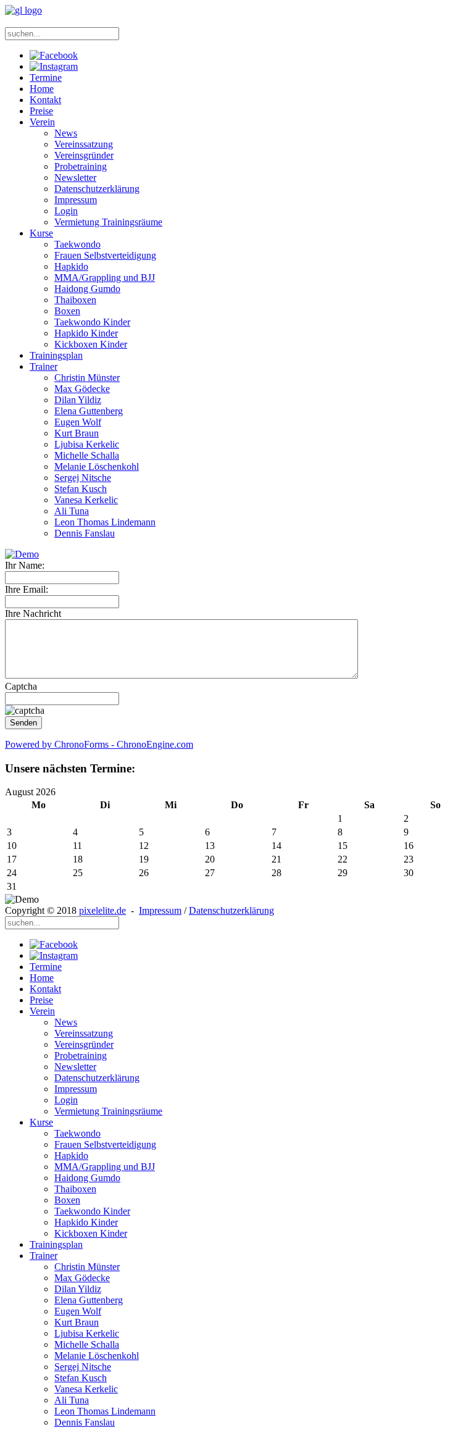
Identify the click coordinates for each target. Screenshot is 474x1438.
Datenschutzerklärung (96, 188)
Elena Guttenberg (88, 411)
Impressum (75, 199)
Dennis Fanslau (84, 533)
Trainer (43, 366)
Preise (41, 111)
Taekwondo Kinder (92, 322)
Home (42, 88)
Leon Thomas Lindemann (105, 522)
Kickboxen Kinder (90, 344)
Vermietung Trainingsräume (108, 222)
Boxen (67, 311)
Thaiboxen (75, 300)
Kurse (41, 233)
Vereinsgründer (84, 155)
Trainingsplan (56, 355)
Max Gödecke (82, 388)
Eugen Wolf (77, 422)
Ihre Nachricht (33, 613)
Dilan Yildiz (77, 400)
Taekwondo (77, 244)
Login (66, 211)
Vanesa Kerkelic (86, 500)
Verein (42, 122)
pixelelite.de (102, 910)
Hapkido (71, 266)
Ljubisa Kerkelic (86, 444)
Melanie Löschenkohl (96, 466)
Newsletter (75, 177)
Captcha (21, 686)
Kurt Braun (76, 433)
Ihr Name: (24, 565)
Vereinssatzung (83, 144)
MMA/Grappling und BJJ (104, 277)
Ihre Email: (26, 589)
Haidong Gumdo (87, 288)
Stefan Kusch (80, 488)
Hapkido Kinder (86, 333)
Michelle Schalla (86, 455)
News (65, 133)
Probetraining (80, 166)
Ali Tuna (71, 511)
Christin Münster (87, 377)
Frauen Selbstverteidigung (105, 255)
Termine (46, 77)
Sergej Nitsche (82, 477)
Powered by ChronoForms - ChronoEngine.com (99, 744)
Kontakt (45, 99)
